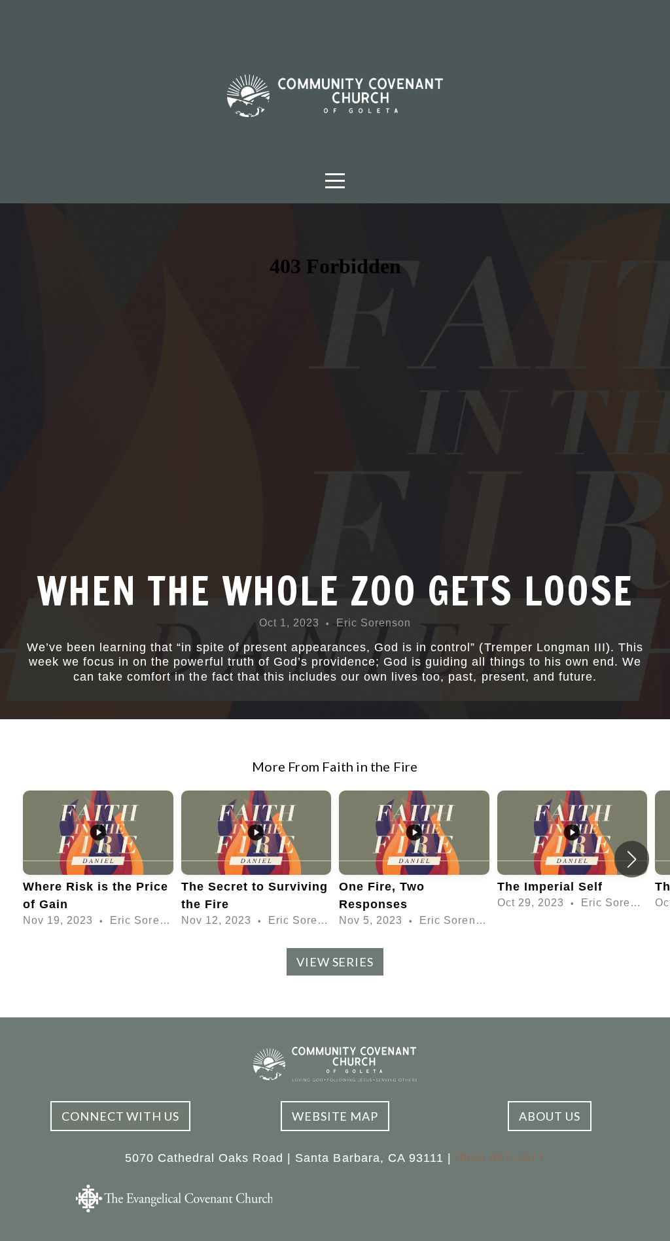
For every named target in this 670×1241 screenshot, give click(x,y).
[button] (632, 859)
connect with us (120, 1116)
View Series (335, 962)
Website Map (335, 1116)
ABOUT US (549, 1116)
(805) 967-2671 (500, 1157)
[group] (98, 859)
